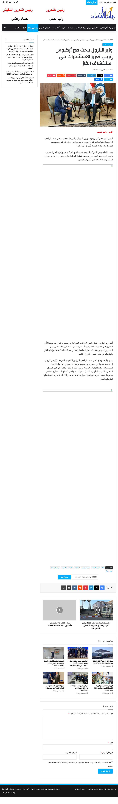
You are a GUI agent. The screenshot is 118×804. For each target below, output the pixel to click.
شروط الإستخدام (15, 789)
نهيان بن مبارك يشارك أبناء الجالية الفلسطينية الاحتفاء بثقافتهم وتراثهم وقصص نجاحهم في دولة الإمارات (20, 48)
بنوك (24, 28)
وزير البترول (109, 571)
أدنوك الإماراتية (95, 567)
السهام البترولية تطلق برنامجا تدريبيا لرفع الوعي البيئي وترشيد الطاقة (54, 663)
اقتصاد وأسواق (92, 28)
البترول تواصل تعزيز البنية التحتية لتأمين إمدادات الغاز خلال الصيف (103, 688)
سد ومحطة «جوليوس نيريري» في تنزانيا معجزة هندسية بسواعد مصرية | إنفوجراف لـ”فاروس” (19, 80)
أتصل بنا (5, 789)
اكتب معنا (26, 789)
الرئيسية (112, 28)
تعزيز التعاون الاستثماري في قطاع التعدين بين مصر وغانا (54, 687)
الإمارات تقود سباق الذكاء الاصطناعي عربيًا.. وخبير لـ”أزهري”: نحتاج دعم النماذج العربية (19, 57)
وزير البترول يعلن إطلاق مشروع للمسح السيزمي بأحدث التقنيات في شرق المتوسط (78, 663)
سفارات (18, 28)
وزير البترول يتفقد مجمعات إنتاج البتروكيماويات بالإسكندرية (79, 688)
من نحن (44, 789)
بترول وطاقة (33, 28)
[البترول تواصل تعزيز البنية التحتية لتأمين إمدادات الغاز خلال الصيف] (102, 678)
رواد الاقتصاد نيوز (79, 789)
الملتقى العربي (44, 28)
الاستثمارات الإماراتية (67, 567)
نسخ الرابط (64, 577)
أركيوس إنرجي (85, 567)
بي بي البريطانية (55, 567)
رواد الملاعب (81, 28)
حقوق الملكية (35, 789)
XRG (103, 567)
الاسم (110, 743)
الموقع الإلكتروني (71, 753)
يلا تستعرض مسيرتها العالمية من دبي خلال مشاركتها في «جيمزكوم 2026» (56, 2)
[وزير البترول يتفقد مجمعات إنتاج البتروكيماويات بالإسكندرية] (78, 678)
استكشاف (77, 567)
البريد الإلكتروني (107, 753)
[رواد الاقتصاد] (103, 13)
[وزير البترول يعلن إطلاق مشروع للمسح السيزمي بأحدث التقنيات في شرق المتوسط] (78, 653)
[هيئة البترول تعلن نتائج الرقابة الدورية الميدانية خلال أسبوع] (102, 653)
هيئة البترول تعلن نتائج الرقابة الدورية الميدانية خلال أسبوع (103, 662)
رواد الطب (70, 28)
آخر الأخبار (104, 28)
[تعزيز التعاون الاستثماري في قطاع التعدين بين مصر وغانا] (53, 678)
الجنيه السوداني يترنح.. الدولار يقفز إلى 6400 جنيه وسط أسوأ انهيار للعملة (20, 65)
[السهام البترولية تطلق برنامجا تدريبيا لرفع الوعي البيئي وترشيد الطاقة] (53, 653)
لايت (63, 28)
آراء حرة (57, 28)
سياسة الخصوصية (54, 789)
